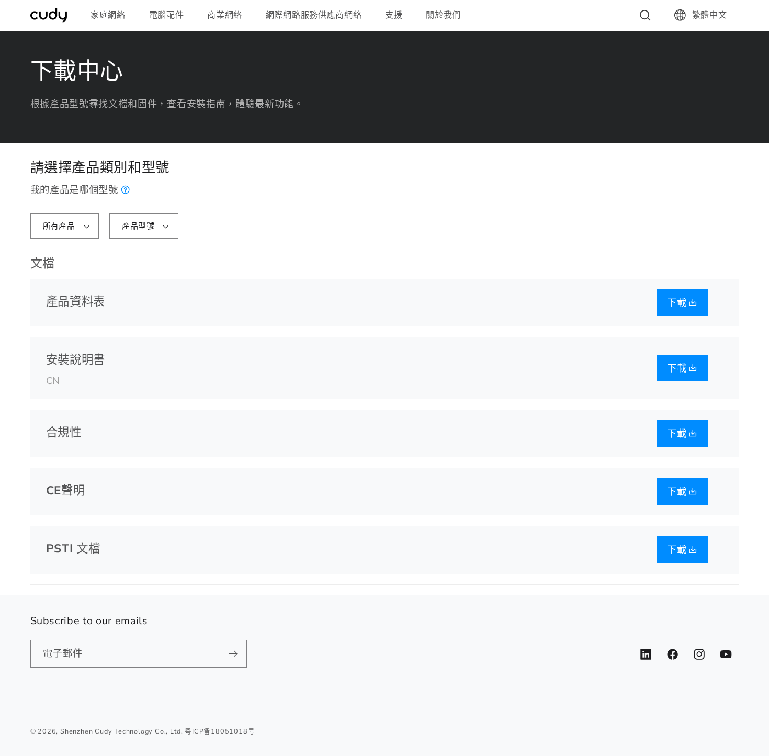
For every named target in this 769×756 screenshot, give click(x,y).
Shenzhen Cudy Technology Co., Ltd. (121, 731)
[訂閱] (233, 654)
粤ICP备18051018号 (220, 731)
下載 (678, 302)
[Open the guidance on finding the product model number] (126, 189)
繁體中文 (709, 15)
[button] (112, 15)
